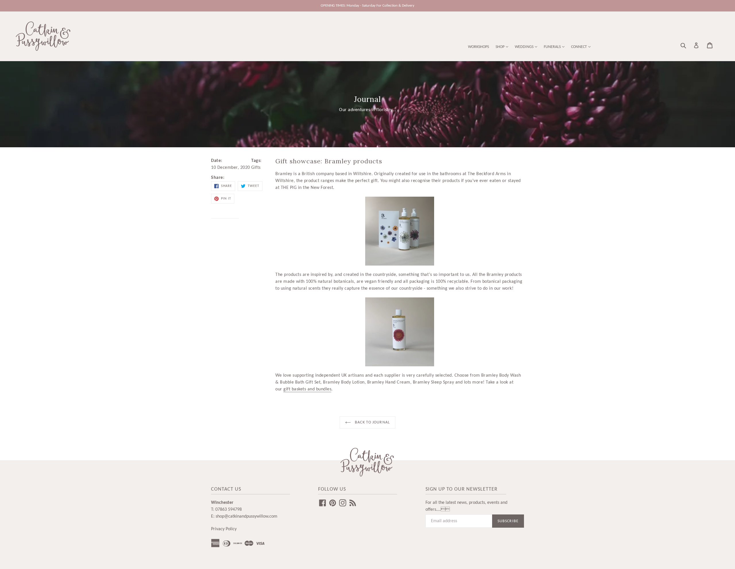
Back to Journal (372, 422)
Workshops (478, 47)
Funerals (553, 47)
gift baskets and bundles (307, 389)
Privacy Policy (224, 529)
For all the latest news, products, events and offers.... (466, 506)
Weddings (524, 47)
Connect (579, 47)
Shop (500, 47)
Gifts (256, 167)
